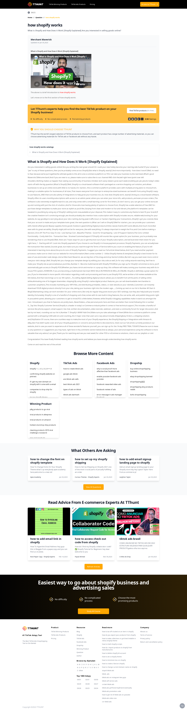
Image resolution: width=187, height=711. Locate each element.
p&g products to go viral (40, 409)
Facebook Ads (81, 642)
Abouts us (144, 632)
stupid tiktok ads (108, 670)
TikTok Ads (80, 638)
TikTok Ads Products (78, 4)
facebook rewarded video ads (109, 384)
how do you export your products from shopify (119, 635)
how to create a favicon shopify (113, 664)
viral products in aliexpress (41, 414)
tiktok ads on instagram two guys (114, 677)
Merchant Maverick (41, 39)
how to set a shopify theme (112, 657)
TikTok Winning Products (58, 4)
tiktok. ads (105, 674)
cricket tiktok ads (108, 684)
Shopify (79, 635)
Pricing (92, 4)
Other (81, 670)
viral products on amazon (40, 420)
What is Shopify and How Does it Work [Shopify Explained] (56, 152)
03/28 (87, 684)
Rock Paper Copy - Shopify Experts (42, 557)
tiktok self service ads (110, 681)
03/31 (87, 680)
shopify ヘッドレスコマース (41, 369)
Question (39, 17)
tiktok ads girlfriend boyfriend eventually (117, 688)
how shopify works (53, 17)
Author (79, 656)
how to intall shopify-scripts (112, 644)
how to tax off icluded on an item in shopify (118, 632)
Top (182, 706)
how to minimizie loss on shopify (114, 660)
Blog (78, 632)
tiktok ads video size (109, 698)
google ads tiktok (70, 374)
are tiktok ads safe (70, 379)
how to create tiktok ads (73, 369)
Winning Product (83, 649)
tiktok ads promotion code (111, 691)
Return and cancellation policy (151, 642)
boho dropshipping (138, 394)
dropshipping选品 (137, 381)
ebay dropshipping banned (141, 376)
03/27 (96, 684)
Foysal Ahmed (80, 557)
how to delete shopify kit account (114, 653)
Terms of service (146, 635)
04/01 (79, 680)
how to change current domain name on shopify (119, 667)
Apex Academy (35, 477)
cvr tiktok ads (107, 702)
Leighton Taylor (125, 477)
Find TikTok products (142, 110)
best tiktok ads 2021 (71, 384)
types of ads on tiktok (72, 389)
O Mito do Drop (125, 557)
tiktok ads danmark (71, 394)
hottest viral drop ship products (43, 425)
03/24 (96, 688)
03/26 (79, 688)
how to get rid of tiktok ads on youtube (116, 695)
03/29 (79, 684)
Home (30, 17)
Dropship (80, 645)
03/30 (96, 680)
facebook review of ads (106, 389)
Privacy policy (145, 638)
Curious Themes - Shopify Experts (87, 477)
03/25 (87, 688)
